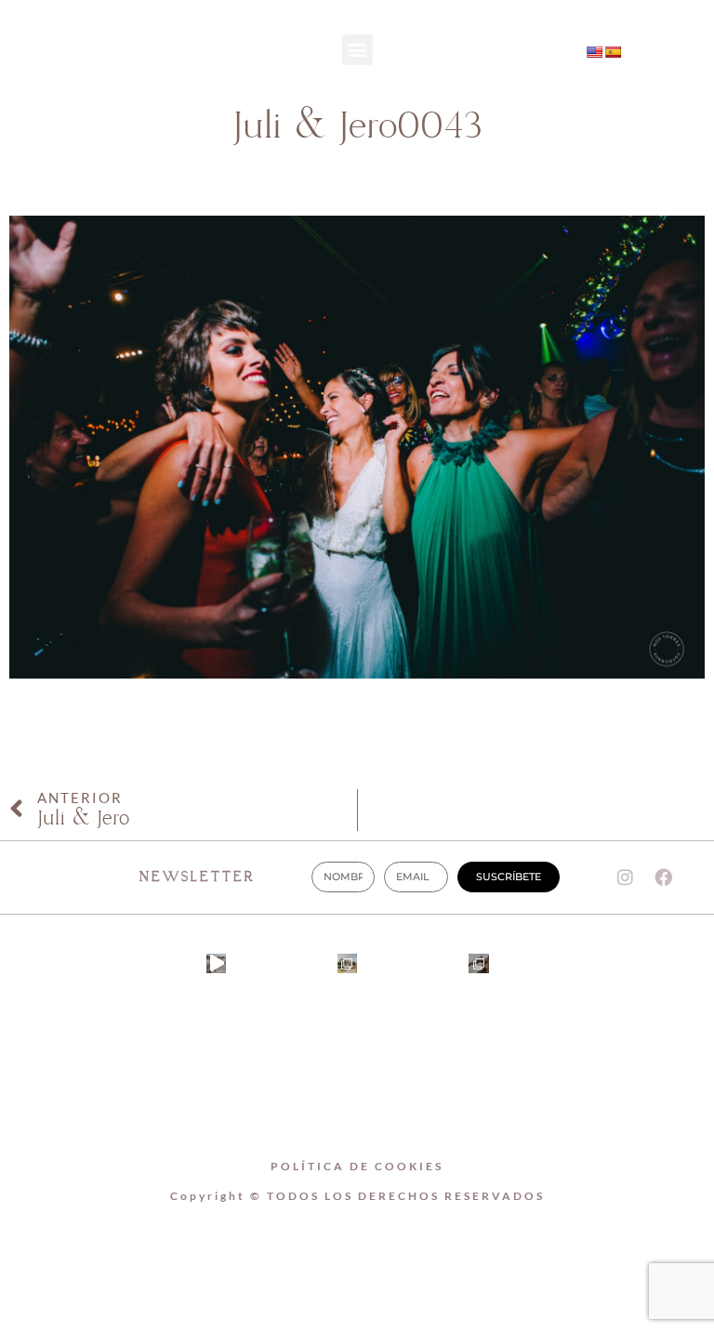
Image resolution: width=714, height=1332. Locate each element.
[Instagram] (524, 36)
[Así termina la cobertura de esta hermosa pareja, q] (478, 963)
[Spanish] (612, 52)
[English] (594, 52)
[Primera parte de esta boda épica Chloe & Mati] (347, 963)
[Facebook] (524, 71)
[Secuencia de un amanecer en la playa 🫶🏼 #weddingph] (216, 963)
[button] (357, 49)
